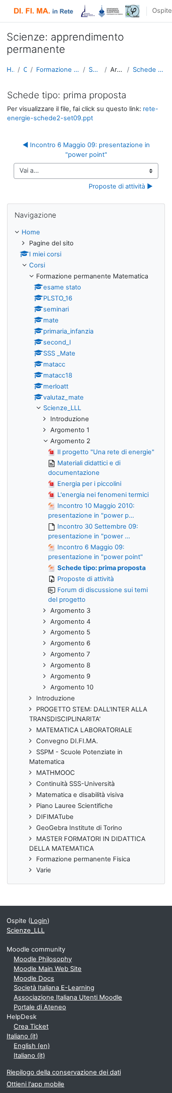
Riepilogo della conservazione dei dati (64, 1072)
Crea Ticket (31, 1026)
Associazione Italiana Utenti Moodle (68, 997)
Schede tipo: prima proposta (149, 70)
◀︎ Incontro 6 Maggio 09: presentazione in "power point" (87, 150)
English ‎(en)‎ (32, 1046)
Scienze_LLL (95, 70)
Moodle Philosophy (43, 959)
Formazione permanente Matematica (57, 70)
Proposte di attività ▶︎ (121, 186)
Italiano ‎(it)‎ (22, 1036)
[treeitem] (86, 551)
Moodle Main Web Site (48, 969)
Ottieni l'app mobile (35, 1084)
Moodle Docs (34, 978)
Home (10, 70)
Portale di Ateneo (40, 1007)
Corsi (24, 70)
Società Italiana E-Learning (54, 988)
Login (38, 921)
